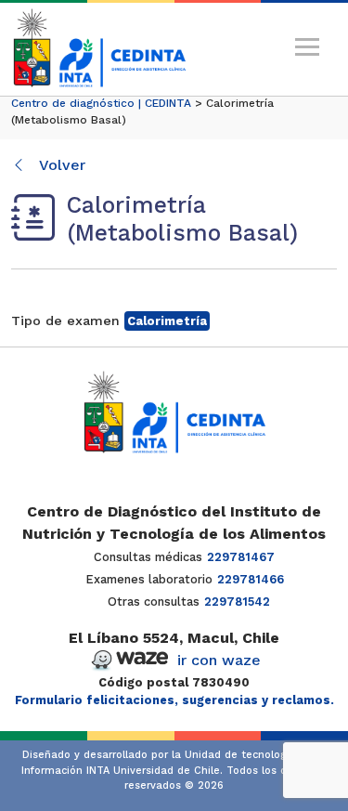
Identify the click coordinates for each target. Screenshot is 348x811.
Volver (60, 165)
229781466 (250, 579)
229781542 (237, 601)
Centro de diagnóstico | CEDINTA (101, 103)
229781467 (241, 557)
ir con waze (219, 660)
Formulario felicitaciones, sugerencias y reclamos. (174, 700)
